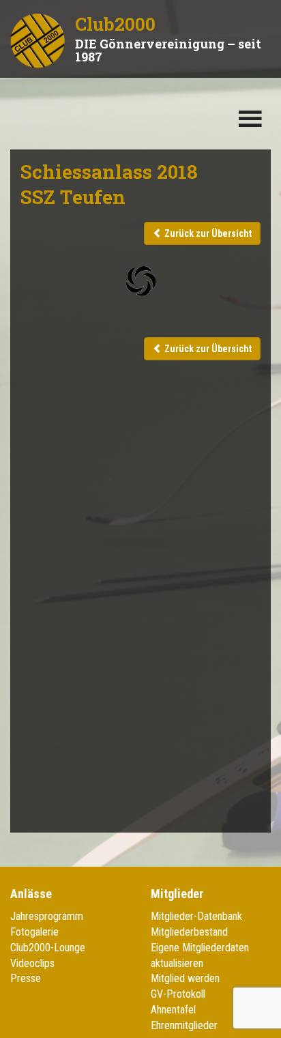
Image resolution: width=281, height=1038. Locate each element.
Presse (25, 978)
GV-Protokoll (178, 993)
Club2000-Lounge (47, 947)
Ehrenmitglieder (184, 1025)
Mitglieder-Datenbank (196, 916)
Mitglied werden (185, 978)
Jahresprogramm (46, 916)
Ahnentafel (173, 1009)
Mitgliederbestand (189, 931)
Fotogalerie (34, 931)
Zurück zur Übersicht (207, 233)
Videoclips (32, 963)
